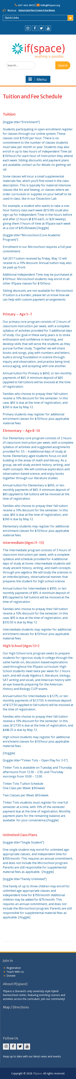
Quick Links (12, 17)
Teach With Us (15, 971)
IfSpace (37, 1073)
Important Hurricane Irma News (36, 10)
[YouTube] (48, 28)
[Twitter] (41, 28)
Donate (10, 975)
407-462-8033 (26, 5)
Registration (13, 968)
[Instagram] (27, 28)
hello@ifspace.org (50, 5)
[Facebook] (34, 28)
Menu (42, 79)
